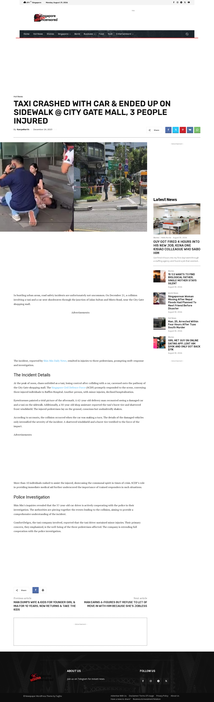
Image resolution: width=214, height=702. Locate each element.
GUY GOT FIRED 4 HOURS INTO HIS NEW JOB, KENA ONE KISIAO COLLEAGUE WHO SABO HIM (176, 247)
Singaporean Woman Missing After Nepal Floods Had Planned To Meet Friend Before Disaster (182, 302)
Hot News (18, 97)
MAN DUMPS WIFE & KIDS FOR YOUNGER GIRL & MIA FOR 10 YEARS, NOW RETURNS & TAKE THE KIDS (45, 606)
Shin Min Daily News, (55, 360)
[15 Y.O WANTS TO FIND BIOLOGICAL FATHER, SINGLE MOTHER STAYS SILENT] (159, 276)
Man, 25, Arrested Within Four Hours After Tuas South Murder (183, 324)
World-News (173, 293)
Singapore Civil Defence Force (69, 387)
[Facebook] (174, 2)
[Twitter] (185, 2)
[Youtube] (189, 2)
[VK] (190, 130)
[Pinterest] (183, 130)
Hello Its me (166, 238)
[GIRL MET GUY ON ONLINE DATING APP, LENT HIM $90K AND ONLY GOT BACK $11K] (159, 342)
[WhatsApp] (197, 130)
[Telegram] (181, 2)
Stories (156, 238)
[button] (187, 34)
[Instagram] (177, 2)
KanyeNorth (23, 129)
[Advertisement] (133, 19)
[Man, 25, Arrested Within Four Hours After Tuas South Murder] (159, 323)
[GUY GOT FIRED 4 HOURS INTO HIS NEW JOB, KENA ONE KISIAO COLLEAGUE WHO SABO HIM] (176, 218)
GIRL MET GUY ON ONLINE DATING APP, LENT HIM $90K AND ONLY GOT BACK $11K (184, 345)
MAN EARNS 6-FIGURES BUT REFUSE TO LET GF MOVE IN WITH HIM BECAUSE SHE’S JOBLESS (115, 604)
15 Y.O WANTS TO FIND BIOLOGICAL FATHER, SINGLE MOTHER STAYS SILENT (182, 279)
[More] (43, 590)
